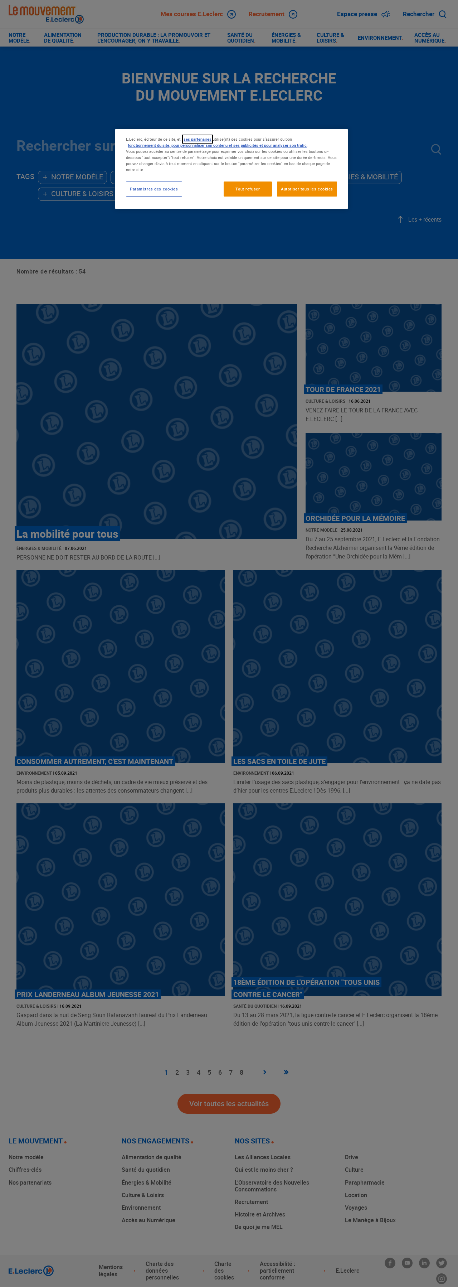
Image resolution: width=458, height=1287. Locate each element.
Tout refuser (247, 189)
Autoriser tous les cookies (307, 189)
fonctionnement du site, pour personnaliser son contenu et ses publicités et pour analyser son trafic (217, 145)
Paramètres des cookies (154, 189)
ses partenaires (197, 139)
